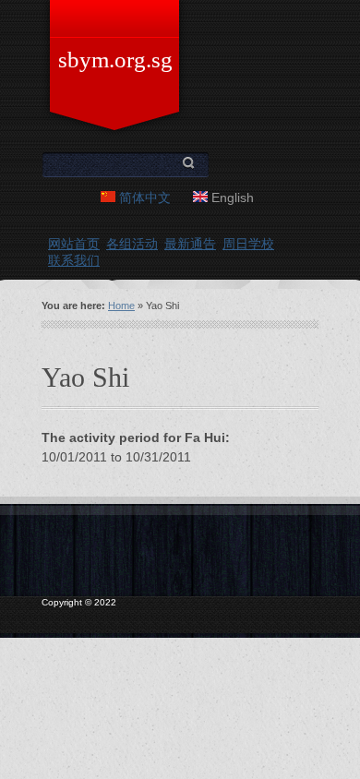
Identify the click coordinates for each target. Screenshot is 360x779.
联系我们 (74, 260)
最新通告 (190, 243)
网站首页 (74, 243)
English (231, 197)
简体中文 (143, 197)
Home (121, 305)
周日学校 (248, 243)
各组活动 (132, 243)
